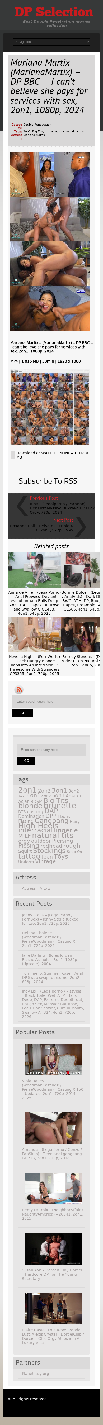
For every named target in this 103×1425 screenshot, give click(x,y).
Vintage (45, 861)
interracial (66, 131)
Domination (31, 816)
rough (71, 845)
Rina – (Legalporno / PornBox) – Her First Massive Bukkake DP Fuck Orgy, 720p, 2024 (62, 508)
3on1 (59, 790)
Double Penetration (37, 124)
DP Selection (54, 13)
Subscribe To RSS (48, 481)
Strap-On (74, 852)
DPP (51, 816)
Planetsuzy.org (35, 1373)
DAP (51, 811)
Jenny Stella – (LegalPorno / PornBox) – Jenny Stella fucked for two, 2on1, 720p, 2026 (50, 919)
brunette (51, 131)
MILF (24, 836)
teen (47, 857)
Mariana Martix (34, 135)
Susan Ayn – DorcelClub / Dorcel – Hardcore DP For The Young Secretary (52, 1274)
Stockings (49, 851)
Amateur (75, 795)
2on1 (27, 131)
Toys (61, 856)
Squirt (25, 851)
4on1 (33, 795)
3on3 (22, 796)
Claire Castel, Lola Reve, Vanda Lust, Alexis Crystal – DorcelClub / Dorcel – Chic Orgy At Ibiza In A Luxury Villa (53, 1336)
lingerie (66, 830)
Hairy (75, 821)
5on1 (58, 796)
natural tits (52, 835)
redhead (51, 846)
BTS (22, 811)
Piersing (62, 841)
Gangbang (52, 821)
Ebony (64, 816)
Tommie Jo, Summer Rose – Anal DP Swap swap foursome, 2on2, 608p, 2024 (52, 977)
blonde (30, 806)
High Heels (38, 825)
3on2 (73, 791)
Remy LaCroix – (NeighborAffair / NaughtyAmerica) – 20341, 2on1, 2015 (52, 1214)
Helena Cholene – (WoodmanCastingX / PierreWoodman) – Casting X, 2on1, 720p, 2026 (49, 939)
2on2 (44, 791)
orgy (24, 841)
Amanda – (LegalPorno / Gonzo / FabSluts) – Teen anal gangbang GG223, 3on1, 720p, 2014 (52, 1153)
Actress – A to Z (36, 888)
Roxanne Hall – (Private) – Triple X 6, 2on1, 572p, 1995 (41, 528)
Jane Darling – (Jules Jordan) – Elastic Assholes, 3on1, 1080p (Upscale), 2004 (49, 959)
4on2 (46, 796)
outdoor (41, 841)
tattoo (80, 131)
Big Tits (37, 131)
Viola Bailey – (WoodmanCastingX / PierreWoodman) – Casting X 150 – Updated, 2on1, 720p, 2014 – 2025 (52, 1089)
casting (35, 811)
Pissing (28, 845)
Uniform (26, 862)
